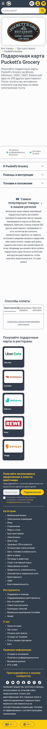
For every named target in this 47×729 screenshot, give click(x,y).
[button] (3, 3)
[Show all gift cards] (41, 203)
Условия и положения (17, 183)
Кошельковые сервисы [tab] (23, 309)
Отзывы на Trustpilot (17, 637)
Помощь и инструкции (18, 174)
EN (11, 724)
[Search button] (42, 10)
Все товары (7, 48)
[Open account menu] (37, 3)
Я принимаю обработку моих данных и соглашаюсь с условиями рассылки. (21, 499)
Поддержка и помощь (18, 594)
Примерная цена (10, 115)
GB (28, 724)
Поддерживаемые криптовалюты (23, 598)
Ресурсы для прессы (17, 633)
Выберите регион (10, 93)
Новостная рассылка (17, 605)
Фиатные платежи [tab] (37, 309)
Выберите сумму (10, 104)
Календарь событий (17, 609)
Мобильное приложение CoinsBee (23, 612)
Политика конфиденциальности (23, 657)
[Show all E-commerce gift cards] (41, 203)
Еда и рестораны (26, 48)
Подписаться (32, 492)
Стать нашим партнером (19, 640)
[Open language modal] (31, 3)
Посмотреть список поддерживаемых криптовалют (23, 323)
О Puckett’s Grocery (15, 166)
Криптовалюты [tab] (10, 308)
